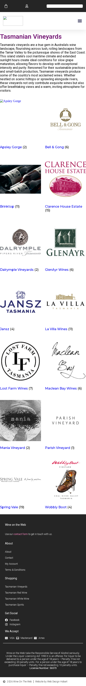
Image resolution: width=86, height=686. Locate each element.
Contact (9, 557)
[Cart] (6, 6)
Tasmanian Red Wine (16, 592)
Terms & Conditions (15, 569)
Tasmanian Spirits (14, 604)
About (8, 551)
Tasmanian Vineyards (16, 586)
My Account (11, 563)
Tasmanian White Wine (17, 598)
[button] (79, 21)
